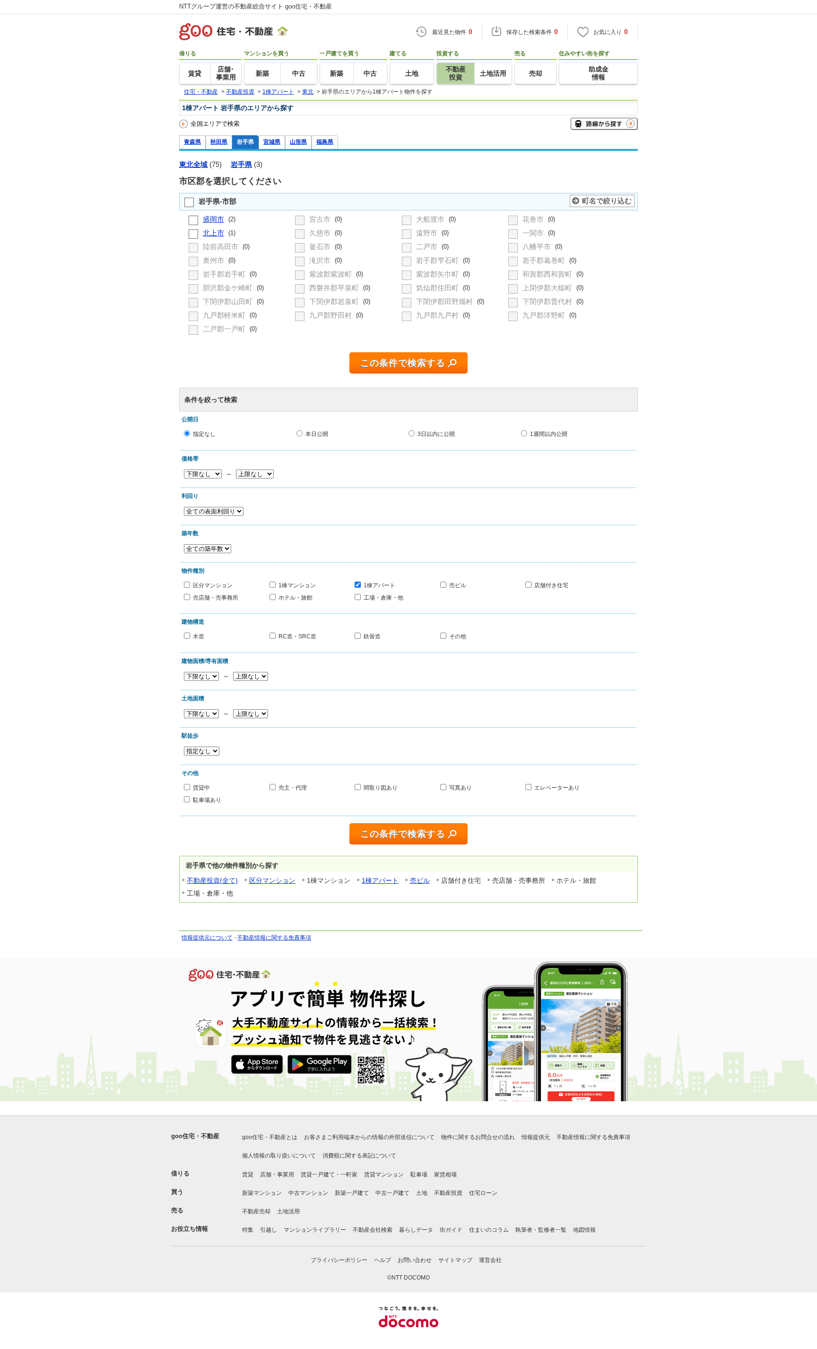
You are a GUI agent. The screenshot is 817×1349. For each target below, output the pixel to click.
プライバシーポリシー (339, 1260)
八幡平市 (537, 247)
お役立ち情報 (189, 1228)
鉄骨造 (372, 636)
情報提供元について (207, 937)
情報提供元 (535, 1137)
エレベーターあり (557, 787)
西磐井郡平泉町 (335, 288)
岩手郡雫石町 (438, 260)
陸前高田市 (221, 247)
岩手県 (245, 142)
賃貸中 (201, 787)
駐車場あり (207, 799)
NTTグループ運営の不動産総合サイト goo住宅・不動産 (255, 6)
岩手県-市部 (217, 201)
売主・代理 (292, 787)
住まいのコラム (489, 1230)
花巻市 (534, 219)
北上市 (213, 233)
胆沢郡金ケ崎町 (228, 288)
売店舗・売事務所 (215, 597)
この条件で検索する (402, 363)
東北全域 (193, 164)
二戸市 (427, 247)
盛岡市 (213, 219)
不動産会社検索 (372, 1230)
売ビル (457, 585)
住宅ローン (483, 1193)
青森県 (192, 142)
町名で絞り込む (607, 201)
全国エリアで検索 (215, 123)
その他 (457, 636)
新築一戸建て (352, 1193)
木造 (198, 636)
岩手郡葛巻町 (544, 260)
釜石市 (320, 247)
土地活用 (288, 1211)
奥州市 (214, 260)
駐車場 (418, 1174)
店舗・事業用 (277, 1174)
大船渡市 (431, 219)
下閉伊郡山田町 (228, 301)
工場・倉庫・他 (383, 597)
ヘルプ (382, 1260)
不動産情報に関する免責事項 (274, 937)
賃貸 (247, 1174)
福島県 (324, 142)
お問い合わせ (415, 1260)
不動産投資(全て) (212, 880)
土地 (421, 1193)
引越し (268, 1230)
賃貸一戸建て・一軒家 (329, 1174)
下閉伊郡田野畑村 (445, 301)
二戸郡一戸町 (225, 329)
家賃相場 (445, 1174)
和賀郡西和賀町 (548, 274)
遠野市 (427, 233)
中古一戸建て (392, 1193)
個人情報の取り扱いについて (279, 1155)
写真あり (460, 787)
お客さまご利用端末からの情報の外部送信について (369, 1137)
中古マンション (308, 1193)
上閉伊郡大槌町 (548, 288)
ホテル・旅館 (295, 597)
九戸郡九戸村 (438, 315)
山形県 (298, 142)
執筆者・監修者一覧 (540, 1230)
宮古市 (320, 219)
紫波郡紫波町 (331, 274)
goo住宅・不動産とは (269, 1137)
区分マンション (213, 585)
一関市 (534, 233)
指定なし (204, 434)
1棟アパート (379, 585)
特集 (247, 1230)
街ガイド (451, 1230)
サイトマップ (455, 1260)
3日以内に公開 (436, 434)
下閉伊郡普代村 (548, 301)
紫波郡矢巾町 (438, 274)
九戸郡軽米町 (225, 315)
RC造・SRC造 (297, 636)
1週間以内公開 (548, 434)
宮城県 (271, 142)
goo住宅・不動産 (195, 1136)
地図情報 (584, 1230)
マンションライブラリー (315, 1230)
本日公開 (316, 434)
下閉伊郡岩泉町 (335, 301)
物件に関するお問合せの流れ (478, 1137)
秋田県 (218, 142)
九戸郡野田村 (331, 315)
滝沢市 (320, 260)
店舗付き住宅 (551, 585)
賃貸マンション (384, 1174)
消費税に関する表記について (359, 1155)
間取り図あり (381, 787)
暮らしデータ (416, 1230)
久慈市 (320, 233)
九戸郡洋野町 (544, 315)
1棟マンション (297, 585)
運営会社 (490, 1260)
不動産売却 (256, 1211)
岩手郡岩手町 (225, 274)
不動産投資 (448, 1193)
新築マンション (262, 1193)
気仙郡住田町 (438, 288)
